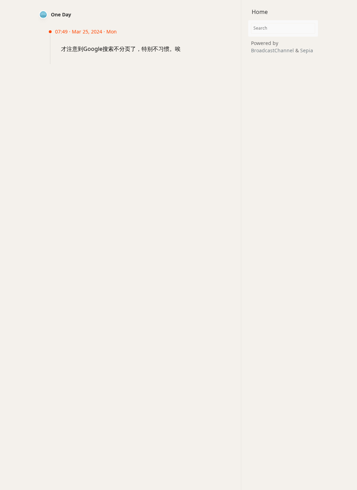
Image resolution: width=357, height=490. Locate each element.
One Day (61, 14)
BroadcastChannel (273, 50)
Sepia (306, 50)
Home (260, 12)
